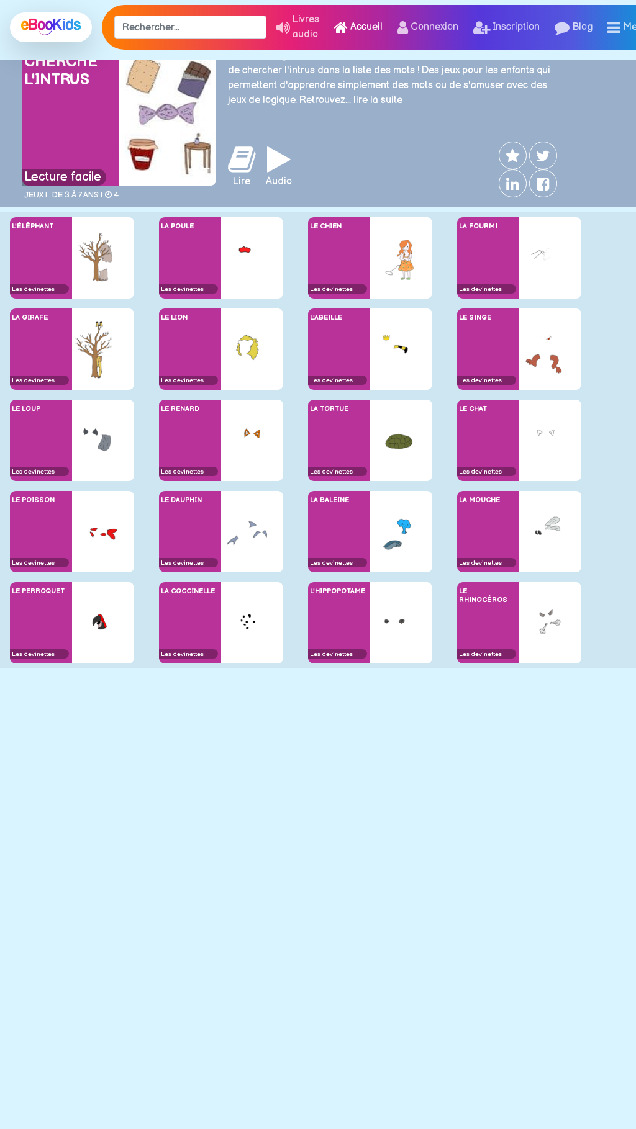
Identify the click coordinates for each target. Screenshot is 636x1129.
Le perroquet (38, 591)
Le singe (475, 317)
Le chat (473, 409)
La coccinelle (188, 591)
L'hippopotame (337, 591)
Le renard (180, 409)
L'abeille (326, 317)
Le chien (326, 226)
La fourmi (478, 226)
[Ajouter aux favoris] (511, 155)
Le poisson (33, 500)
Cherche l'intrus (61, 71)
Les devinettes (33, 289)
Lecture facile (62, 176)
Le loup (26, 409)
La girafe (30, 317)
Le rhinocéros (483, 595)
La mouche (479, 500)
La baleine (329, 500)
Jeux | (36, 195)
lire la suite (377, 100)
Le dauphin (181, 500)
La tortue (329, 409)
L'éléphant (32, 226)
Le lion (174, 317)
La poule (177, 226)
